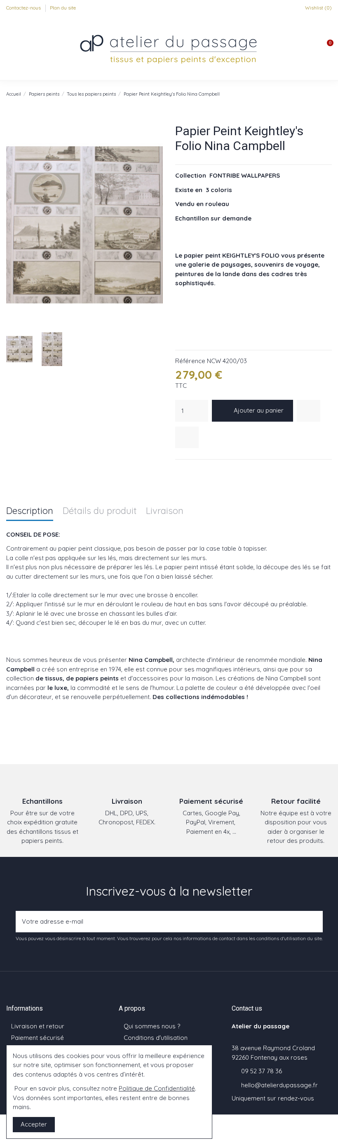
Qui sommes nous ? (152, 1026)
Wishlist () (318, 8)
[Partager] (179, 470)
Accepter (34, 1124)
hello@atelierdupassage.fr (279, 1085)
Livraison (164, 511)
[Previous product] (319, 94)
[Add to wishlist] (308, 411)
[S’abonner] (314, 922)
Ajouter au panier (259, 410)
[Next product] (328, 94)
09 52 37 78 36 (261, 1071)
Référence (190, 361)
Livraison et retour (37, 1026)
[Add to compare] (187, 437)
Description (29, 511)
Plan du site (63, 8)
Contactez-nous (24, 8)
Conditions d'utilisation (156, 1038)
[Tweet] (190, 470)
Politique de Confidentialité (157, 1088)
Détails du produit (100, 511)
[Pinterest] (200, 470)
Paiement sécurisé (37, 1038)
